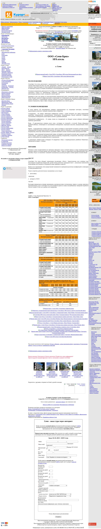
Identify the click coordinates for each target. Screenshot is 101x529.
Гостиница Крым (93, 285)
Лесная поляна (93, 310)
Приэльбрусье (5, 68)
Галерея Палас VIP (94, 303)
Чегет (3, 69)
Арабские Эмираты (6, 135)
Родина (91, 261)
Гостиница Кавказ (93, 284)
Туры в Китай (5, 136)
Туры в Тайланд (5, 124)
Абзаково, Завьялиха (7, 72)
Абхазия (3, 62)
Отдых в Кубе (5, 126)
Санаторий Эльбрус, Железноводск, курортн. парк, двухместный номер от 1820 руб (77, 374)
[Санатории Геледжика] (58, 40)
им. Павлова (94, 353)
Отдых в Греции (5, 115)
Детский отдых (5, 63)
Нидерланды (4, 112)
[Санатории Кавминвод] (66, 40)
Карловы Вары (5, 101)
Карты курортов (5, 93)
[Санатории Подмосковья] (74, 40)
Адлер (3, 56)
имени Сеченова (95, 357)
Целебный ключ (95, 347)
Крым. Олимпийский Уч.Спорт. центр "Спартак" (41, 409)
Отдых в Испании (6, 122)
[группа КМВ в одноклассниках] (91, 1)
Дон (90, 306)
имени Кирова (93, 277)
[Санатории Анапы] (50, 40)
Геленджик (4, 55)
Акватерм (92, 371)
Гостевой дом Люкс (94, 281)
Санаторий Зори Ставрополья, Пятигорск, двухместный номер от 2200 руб (64, 374)
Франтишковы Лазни (7, 103)
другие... (11, 87)
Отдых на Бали (5, 129)
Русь (91, 384)
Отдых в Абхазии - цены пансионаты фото (61, 344)
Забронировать (14, 22)
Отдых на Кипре (6, 121)
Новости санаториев (7, 26)
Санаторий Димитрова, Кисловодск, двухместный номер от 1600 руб (39, 374)
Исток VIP (94, 337)
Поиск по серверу (6, 145)
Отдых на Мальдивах (7, 128)
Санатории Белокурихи (7, 45)
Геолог (93, 333)
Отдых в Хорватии (6, 117)
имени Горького (93, 276)
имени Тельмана (94, 393)
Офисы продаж (5, 22)
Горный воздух (94, 376)
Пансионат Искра (93, 301)
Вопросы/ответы (6, 96)
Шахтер (93, 350)
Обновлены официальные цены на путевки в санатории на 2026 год (9, 6)
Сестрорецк (4, 83)
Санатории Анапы (38, 22)
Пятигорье (91, 314)
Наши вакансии (5, 97)
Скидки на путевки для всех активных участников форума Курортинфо (43, 6)
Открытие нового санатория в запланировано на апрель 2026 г (26, 6)
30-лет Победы (94, 388)
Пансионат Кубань (94, 290)
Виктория (91, 242)
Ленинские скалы (93, 308)
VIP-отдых (4, 36)
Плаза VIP (91, 260)
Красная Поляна (5, 71)
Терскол (8, 69)
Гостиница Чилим (93, 288)
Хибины (3, 84)
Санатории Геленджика (60, 22)
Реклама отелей (5, 32)
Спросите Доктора (6, 144)
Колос (90, 250)
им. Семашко (92, 271)
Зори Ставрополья (94, 307)
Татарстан (4, 85)
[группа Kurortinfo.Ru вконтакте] (93, 1)
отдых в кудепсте (37, 345)
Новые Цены (5, 29)
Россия (93, 344)
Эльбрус (92, 387)
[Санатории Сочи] (42, 40)
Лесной (92, 381)
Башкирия (11, 85)
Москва (91, 256)
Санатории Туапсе (48, 22)
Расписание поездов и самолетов (6, 140)
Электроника (92, 268)
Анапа (3, 58)
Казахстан (94, 339)
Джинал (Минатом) (94, 244)
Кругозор (91, 254)
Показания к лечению (7, 92)
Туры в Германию (6, 111)
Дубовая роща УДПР (95, 377)
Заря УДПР (92, 247)
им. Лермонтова (93, 320)
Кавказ (90, 249)
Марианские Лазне (6, 102)
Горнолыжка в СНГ (6, 77)
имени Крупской (94, 391)
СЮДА (79, 426)
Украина (93, 346)
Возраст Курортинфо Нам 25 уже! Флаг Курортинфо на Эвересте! (57, 7)
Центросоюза (92, 274)
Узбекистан (92, 266)
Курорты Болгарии (6, 119)
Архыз (9, 67)
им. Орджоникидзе (94, 270)
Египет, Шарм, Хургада (7, 132)
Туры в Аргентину (6, 131)
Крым (3, 61)
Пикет (90, 259)
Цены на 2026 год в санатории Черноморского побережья (58, 404)
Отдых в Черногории (7, 118)
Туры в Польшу (5, 114)
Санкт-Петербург (6, 81)
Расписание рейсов (6, 30)
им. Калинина (95, 355)
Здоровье (92, 380)
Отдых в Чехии (5, 108)
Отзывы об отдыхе (6, 142)
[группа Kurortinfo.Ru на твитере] (95, 1)
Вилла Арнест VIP (94, 243)
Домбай (3, 67)
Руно (90, 317)
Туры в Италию (5, 109)
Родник (91, 263)
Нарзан (91, 257)
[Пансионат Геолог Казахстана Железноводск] (94, 13)
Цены (20, 22)
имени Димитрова (94, 273)
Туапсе (3, 59)
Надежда (93, 341)
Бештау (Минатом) (95, 373)
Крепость (91, 253)
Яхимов (3, 105)
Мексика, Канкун (6, 125)
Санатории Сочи (27, 22)
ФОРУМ (57, 23)
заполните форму (60, 48)
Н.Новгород (4, 87)
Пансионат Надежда (94, 291)
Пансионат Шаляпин (94, 292)
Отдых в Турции (6, 133)
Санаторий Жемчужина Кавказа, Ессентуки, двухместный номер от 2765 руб (52, 374)
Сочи (2, 53)
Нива (92, 343)
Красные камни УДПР (95, 252)
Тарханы (91, 318)
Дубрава (92, 378)
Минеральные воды (95, 383)
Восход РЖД (93, 374)
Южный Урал (5, 88)
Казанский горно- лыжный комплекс (6, 74)
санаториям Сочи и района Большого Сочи (47, 414)
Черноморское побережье (8, 52)
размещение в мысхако (49, 345)
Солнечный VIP (93, 264)
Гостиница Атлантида (95, 283)
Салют (91, 386)
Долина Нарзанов (96, 334)
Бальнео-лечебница (95, 369)
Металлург (94, 340)
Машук (91, 311)
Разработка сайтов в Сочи (50, 417)
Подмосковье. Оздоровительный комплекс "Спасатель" (43, 410)
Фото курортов (5, 94)
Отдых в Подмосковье (7, 80)
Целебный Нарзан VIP (95, 267)
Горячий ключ (92, 304)
